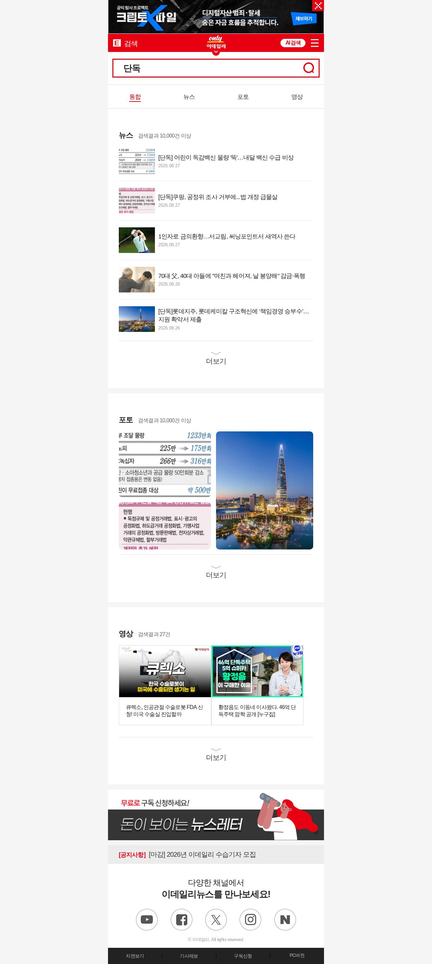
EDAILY (117, 43)
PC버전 (297, 955)
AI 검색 (293, 43)
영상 (297, 96)
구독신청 (243, 956)
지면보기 (135, 956)
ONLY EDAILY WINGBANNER (216, 42)
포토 (243, 96)
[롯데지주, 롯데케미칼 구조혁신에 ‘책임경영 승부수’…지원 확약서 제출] (264, 490)
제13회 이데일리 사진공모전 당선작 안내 (192, 854)
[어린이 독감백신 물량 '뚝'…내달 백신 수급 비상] (165, 464)
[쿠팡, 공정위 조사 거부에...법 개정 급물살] (165, 525)
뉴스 (189, 96)
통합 (135, 96)
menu (314, 43)
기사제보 (189, 956)
